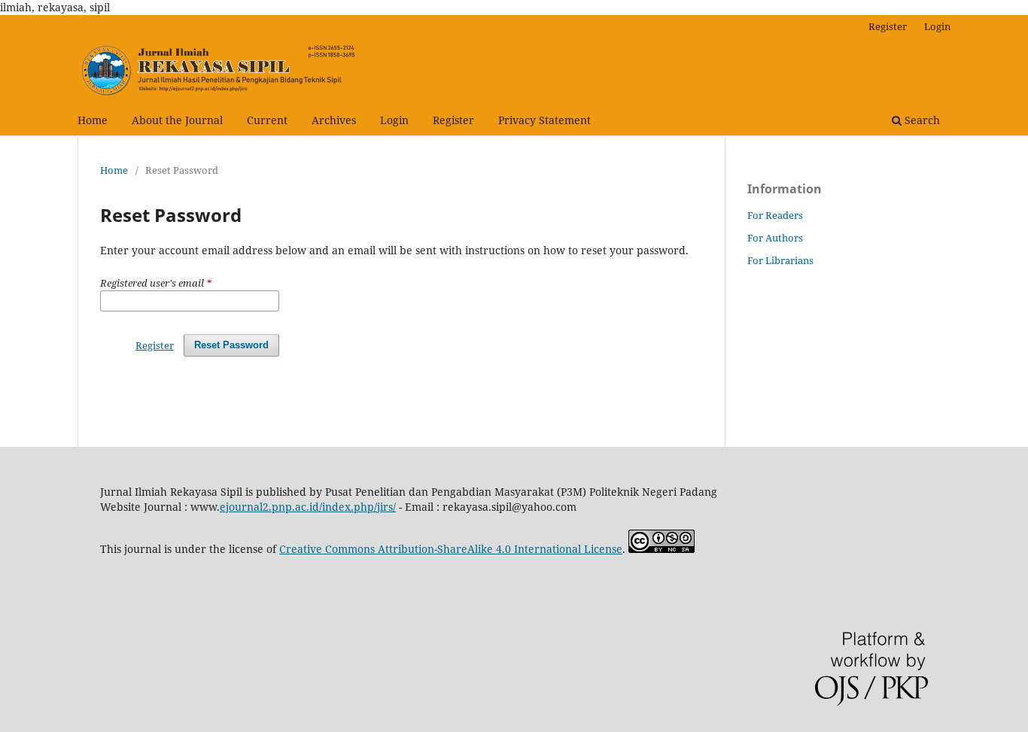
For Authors (775, 238)
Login (394, 120)
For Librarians (780, 260)
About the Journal (177, 120)
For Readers (775, 215)
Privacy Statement (544, 120)
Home (93, 120)
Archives (334, 120)
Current (267, 120)
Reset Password (231, 345)
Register (453, 120)
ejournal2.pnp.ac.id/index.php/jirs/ (308, 507)
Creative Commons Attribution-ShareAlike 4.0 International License (450, 549)
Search (921, 120)
